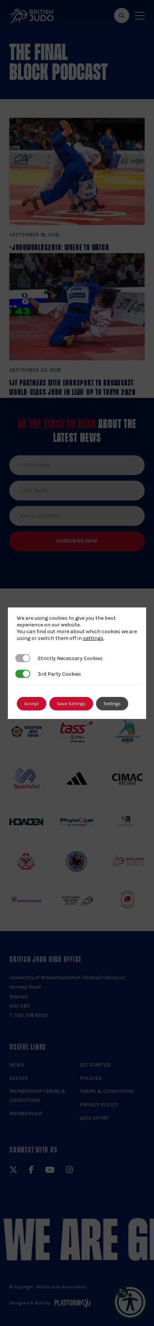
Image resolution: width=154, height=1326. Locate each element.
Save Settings (71, 703)
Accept (31, 703)
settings (93, 638)
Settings (112, 703)
